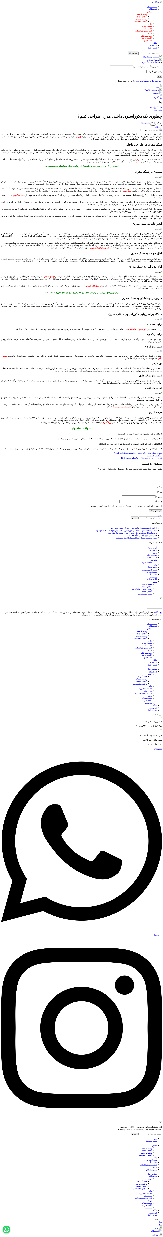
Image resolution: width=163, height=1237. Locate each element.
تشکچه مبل (152, 555)
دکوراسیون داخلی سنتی (137, 329)
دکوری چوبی (146, 562)
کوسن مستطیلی (140, 21)
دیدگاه (158, 487)
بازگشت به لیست (154, 455)
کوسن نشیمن (49, 276)
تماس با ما (152, 665)
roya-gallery (146, 122)
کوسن (149, 11)
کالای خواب (147, 38)
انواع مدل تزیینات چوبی (99, 248)
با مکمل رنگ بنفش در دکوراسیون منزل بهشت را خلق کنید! (132, 533)
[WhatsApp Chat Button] (6, 1229)
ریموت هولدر (146, 36)
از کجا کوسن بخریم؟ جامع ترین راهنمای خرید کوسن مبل (133, 528)
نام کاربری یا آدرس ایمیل (148, 67)
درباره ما (153, 662)
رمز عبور (154, 71)
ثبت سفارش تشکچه (143, 31)
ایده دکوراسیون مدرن (122, 407)
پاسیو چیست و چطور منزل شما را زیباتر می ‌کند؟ (136, 538)
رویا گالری (157, 612)
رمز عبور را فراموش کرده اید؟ (149, 81)
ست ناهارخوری (145, 26)
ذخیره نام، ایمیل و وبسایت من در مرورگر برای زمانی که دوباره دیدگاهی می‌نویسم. (124, 506)
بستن (160, 515)
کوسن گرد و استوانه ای (142, 589)
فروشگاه (153, 626)
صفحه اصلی (152, 624)
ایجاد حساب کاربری (150, 62)
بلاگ (155, 660)
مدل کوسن (126, 191)
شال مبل (148, 28)
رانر (150, 23)
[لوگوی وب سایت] (157, 2)
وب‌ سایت (158, 501)
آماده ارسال (152, 548)
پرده (150, 33)
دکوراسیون (154, 107)
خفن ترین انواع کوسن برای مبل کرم (142, 535)
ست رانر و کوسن (149, 569)
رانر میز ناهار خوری (94, 286)
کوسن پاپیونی (141, 16)
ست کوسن (142, 14)
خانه (160, 107)
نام (160, 492)
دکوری (154, 560)
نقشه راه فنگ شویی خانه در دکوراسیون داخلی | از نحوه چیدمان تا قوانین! (126, 530)
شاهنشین (148, 40)
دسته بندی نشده (150, 557)
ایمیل (159, 497)
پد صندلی (153, 550)
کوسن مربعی (141, 19)
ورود (159, 76)
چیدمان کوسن (18, 195)
